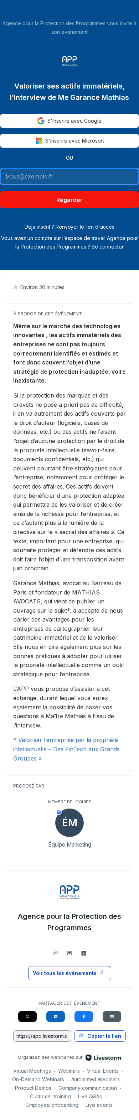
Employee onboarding (52, 1105)
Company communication (87, 1088)
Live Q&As (90, 1096)
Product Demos (33, 1088)
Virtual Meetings (32, 1071)
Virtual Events (103, 1071)
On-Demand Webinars (38, 1079)
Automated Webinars (95, 1079)
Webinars (69, 1071)
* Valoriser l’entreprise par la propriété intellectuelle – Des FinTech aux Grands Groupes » (66, 749)
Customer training (50, 1096)
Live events (99, 1105)
